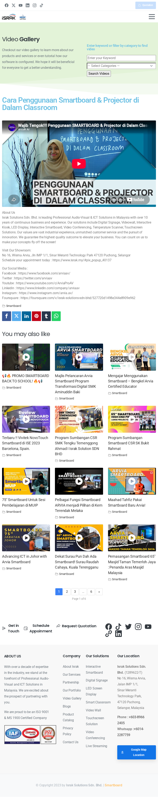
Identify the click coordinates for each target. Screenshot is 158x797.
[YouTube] (20, 5)
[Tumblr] (46, 316)
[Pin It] (36, 316)
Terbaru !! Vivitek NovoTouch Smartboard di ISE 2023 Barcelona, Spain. (25, 443)
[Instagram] (34, 5)
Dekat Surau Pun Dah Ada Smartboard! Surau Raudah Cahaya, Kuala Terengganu (77, 561)
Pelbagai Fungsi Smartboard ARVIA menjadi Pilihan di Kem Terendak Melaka (78, 505)
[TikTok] (41, 5)
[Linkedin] (26, 316)
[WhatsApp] (56, 316)
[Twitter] (16, 316)
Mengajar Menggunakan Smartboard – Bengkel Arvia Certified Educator (130, 381)
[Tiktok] (118, 626)
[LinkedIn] (27, 5)
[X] (13, 5)
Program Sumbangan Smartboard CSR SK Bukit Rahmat (128, 443)
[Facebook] (6, 5)
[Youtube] (148, 626)
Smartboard (13, 306)
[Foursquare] (109, 633)
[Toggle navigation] (152, 16)
